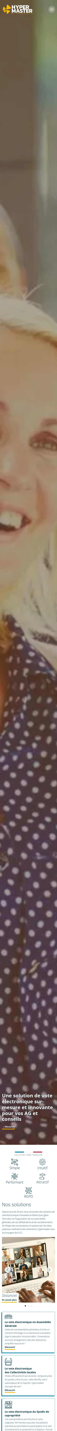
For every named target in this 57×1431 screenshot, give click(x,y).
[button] (51, 9)
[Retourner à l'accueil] (17, 9)
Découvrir (10, 1126)
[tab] (25, 1305)
